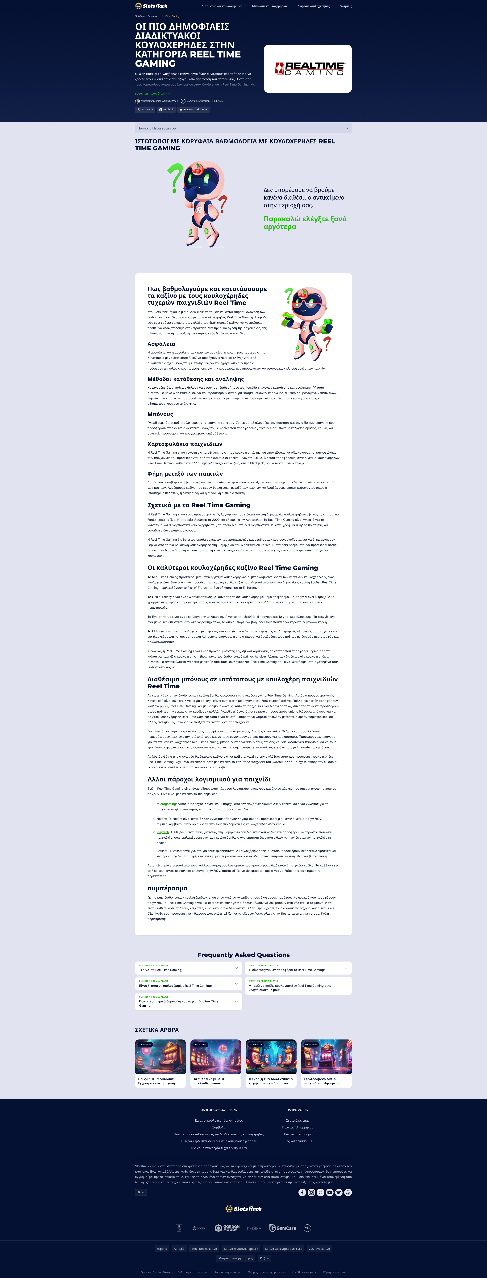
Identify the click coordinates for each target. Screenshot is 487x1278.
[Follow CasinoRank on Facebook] (302, 1192)
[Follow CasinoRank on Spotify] (339, 1192)
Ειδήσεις (346, 6)
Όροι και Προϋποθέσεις (156, 1272)
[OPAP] (198, 1228)
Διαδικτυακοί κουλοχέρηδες (222, 6)
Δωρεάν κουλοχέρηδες (314, 6)
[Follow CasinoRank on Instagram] (311, 1192)
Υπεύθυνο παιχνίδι (304, 1272)
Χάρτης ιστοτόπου (334, 1272)
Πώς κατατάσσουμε (297, 1141)
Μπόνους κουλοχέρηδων (270, 6)
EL (139, 1192)
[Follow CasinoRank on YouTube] (330, 1192)
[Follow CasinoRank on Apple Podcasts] (348, 1192)
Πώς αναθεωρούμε (298, 1134)
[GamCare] (282, 1228)
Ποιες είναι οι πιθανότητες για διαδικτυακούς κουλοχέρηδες (219, 1134)
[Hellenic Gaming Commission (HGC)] (179, 1228)
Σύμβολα (218, 1127)
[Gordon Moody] (227, 1228)
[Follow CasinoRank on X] (320, 1192)
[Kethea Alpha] (254, 1228)
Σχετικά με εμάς (297, 1120)
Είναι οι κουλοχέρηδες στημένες (219, 1120)
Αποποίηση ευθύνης (227, 1272)
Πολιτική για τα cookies (192, 1272)
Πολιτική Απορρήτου (297, 1127)
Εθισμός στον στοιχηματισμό (266, 1272)
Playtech (163, 832)
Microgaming (166, 804)
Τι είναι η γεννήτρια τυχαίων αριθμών (219, 1148)
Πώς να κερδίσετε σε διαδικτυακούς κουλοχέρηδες (218, 1141)
